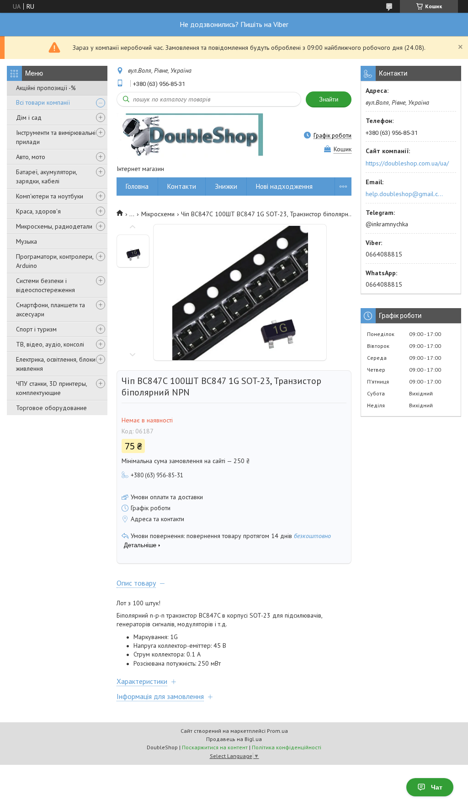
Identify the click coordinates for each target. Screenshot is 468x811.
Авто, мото (30, 157)
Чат (436, 787)
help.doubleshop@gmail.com (406, 194)
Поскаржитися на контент (215, 747)
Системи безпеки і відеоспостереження (45, 285)
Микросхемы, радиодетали (54, 226)
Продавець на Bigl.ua (234, 739)
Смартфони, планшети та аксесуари (50, 309)
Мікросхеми (158, 214)
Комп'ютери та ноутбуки (49, 196)
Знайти (328, 99)
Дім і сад (29, 117)
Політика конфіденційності (286, 747)
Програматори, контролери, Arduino (54, 261)
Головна (137, 186)
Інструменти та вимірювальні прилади (56, 137)
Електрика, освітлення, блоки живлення (56, 364)
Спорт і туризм (36, 329)
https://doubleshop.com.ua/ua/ (407, 163)
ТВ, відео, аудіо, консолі (50, 344)
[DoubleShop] (190, 135)
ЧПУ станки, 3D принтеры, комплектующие (51, 388)
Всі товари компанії (43, 102)
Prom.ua (277, 730)
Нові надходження (284, 186)
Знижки (226, 186)
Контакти (181, 186)
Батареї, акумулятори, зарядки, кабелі (46, 176)
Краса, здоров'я (38, 211)
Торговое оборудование (51, 408)
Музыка (26, 241)
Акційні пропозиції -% (46, 88)
